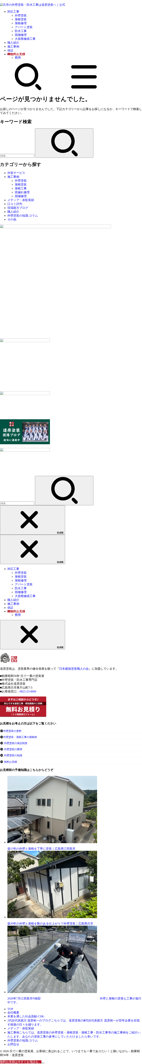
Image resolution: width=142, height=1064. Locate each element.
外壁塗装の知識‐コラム (22, 215)
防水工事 (21, 31)
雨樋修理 (21, 34)
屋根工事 (21, 188)
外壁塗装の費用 (13, 749)
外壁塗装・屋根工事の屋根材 (20, 737)
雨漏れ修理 (22, 192)
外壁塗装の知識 (13, 755)
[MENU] (84, 89)
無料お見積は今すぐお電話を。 (20, 1061)
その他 (11, 219)
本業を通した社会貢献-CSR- (26, 1016)
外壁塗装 (21, 15)
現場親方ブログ (17, 207)
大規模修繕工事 (25, 38)
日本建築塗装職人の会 (74, 668)
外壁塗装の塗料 (12, 731)
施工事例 (13, 46)
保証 (10, 50)
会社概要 (13, 1012)
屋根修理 (21, 23)
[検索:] (17, 155)
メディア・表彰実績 (20, 200)
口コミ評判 (14, 203)
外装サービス (16, 172)
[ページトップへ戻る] (42, 1062)
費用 (18, 57)
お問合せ (13, 1044)
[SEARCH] (28, 89)
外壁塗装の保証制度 (15, 743)
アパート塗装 (24, 27)
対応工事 (13, 11)
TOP (10, 1009)
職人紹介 (13, 42)
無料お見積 (10, 762)
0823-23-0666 (28, 691)
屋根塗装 (21, 19)
